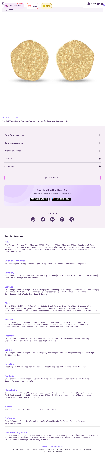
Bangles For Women (60, 421)
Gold (6, 275)
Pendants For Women (78, 421)
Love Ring (84, 308)
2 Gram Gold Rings (74, 310)
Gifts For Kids (50, 247)
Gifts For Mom (74, 247)
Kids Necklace (39, 322)
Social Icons (40, 201)
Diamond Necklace (25, 322)
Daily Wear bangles (50, 353)
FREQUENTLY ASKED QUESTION (52, 451)
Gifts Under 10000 (37, 245)
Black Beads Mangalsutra (14, 395)
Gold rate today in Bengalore (64, 435)
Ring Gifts (72, 249)
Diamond (13, 275)
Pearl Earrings (22, 292)
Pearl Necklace (11, 324)
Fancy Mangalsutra (84, 393)
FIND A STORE (54, 178)
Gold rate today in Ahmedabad (39, 440)
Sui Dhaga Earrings (36, 292)
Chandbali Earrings (52, 292)
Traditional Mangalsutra (61, 395)
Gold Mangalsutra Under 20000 (38, 395)
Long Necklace (58, 324)
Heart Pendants (27, 381)
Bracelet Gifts (50, 249)
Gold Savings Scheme (54, 264)
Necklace (9, 319)
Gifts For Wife (27, 249)
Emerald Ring (52, 308)
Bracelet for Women (44, 421)
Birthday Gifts (10, 247)
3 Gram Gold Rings (58, 310)
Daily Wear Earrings (25, 294)
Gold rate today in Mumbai (87, 435)
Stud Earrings (10, 292)
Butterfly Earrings (40, 294)
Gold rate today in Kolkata (15, 440)
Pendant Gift (38, 249)
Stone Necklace (86, 324)
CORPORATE (67, 449)
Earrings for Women (27, 421)
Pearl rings (32, 310)
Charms (60, 275)
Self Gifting (20, 264)
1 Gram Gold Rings (90, 310)
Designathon (81, 264)
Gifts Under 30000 (53, 245)
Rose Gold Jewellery (13, 278)
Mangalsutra (11, 390)
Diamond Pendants (25, 379)
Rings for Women (11, 421)
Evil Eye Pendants (56, 379)
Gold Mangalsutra (11, 393)
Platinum (52, 275)
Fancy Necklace (41, 327)
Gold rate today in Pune (56, 437)
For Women (10, 418)
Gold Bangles (10, 353)
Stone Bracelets (39, 341)
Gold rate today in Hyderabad (39, 435)
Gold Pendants (10, 379)
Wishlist (98, 3)
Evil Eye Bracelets (66, 339)
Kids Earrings (66, 290)
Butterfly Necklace (12, 327)
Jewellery (9, 272)
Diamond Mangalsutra (28, 393)
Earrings (9, 287)
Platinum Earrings (52, 290)
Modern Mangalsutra (46, 393)
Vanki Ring (32, 308)
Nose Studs (49, 367)
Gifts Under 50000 (69, 245)
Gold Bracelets (10, 339)
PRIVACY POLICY (25, 449)
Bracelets (9, 336)
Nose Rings (9, 367)
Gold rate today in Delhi (14, 437)
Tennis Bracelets (81, 339)
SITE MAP (16, 449)
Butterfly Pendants (12, 381)
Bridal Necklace (27, 327)
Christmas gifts (22, 245)
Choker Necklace (84, 322)
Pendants (9, 376)
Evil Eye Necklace (25, 324)
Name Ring (63, 308)
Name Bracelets (25, 341)
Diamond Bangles (23, 353)
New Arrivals (10, 264)
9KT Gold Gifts (83, 249)
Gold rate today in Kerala (35, 437)
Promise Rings (44, 310)
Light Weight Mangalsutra (81, 395)
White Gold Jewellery (30, 278)
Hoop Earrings (92, 290)
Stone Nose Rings (79, 367)
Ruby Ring (41, 308)
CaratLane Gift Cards (86, 245)
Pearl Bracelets (52, 339)
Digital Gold (40, 264)
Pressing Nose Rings (63, 367)
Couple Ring (9, 308)
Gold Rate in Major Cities (16, 432)
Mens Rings (72, 306)
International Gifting (12, 249)
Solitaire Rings (46, 306)
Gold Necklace (10, 322)
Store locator (70, 264)
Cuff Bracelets (51, 341)
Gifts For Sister (62, 247)
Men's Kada (51, 409)
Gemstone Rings (59, 306)
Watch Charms (70, 275)
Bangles (8, 350)
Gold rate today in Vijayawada (79, 437)
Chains (80, 275)
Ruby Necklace (70, 322)
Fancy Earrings (80, 292)
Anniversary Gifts (23, 247)
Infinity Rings (22, 310)
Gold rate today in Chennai (15, 435)
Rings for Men (10, 409)
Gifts (7, 242)
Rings (7, 303)
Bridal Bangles (65, 353)
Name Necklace (72, 324)
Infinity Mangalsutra (31, 397)
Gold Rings (22, 306)
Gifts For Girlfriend (88, 247)
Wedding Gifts (62, 249)
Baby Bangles (90, 353)
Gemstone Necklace (54, 322)
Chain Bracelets (11, 341)
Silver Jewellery (90, 275)
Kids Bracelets (39, 339)
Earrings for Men (24, 409)
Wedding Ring (21, 308)
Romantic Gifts (37, 247)
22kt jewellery (41, 275)
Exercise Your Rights (54, 449)
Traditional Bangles (12, 355)
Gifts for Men (10, 245)
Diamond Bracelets (25, 339)
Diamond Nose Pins (35, 367)
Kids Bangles (37, 353)
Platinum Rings (33, 306)
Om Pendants (84, 379)
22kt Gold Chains (71, 327)
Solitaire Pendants (41, 379)
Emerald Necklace (56, 327)
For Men (8, 406)
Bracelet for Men (38, 409)
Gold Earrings (10, 290)
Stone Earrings (10, 294)
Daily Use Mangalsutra (13, 397)
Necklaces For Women (42, 324)
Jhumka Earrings (79, 290)
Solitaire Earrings (38, 290)
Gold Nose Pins (21, 367)
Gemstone (30, 275)
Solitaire (22, 275)
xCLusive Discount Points (82, 449)
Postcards (30, 264)
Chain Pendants (71, 379)
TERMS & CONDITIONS (38, 449)
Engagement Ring (84, 306)
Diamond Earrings (23, 290)
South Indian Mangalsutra (66, 393)
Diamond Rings (10, 306)
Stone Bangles (77, 353)
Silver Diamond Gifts (13, 252)
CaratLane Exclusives (15, 261)
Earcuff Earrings (67, 292)
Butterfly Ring (10, 310)
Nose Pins (9, 364)
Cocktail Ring (74, 308)
